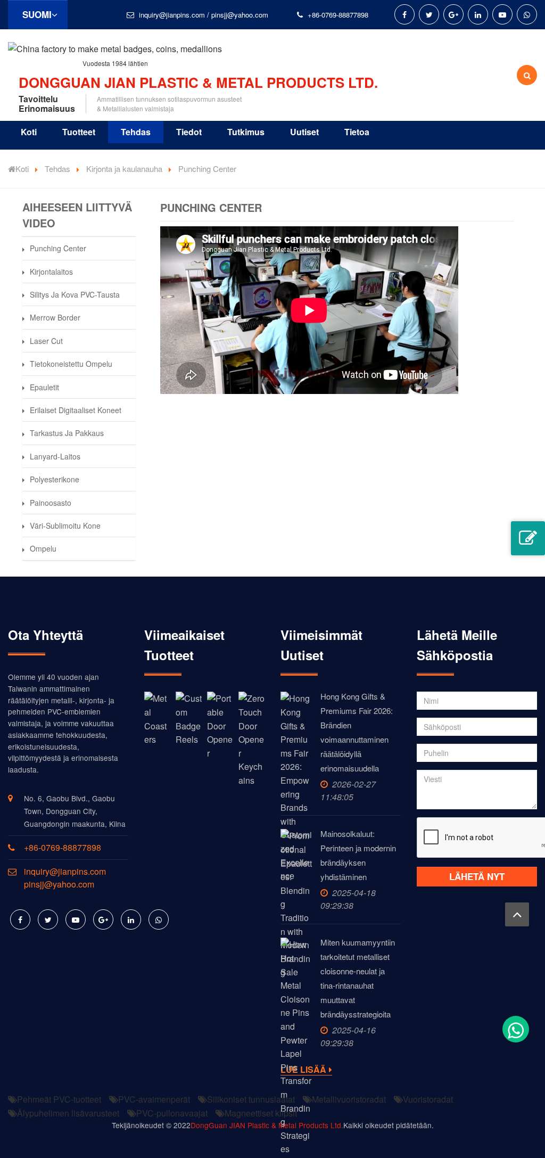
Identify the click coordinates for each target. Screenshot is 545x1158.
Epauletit (44, 387)
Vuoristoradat (428, 1099)
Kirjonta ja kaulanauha (124, 168)
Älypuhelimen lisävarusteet (68, 1113)
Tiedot (189, 132)
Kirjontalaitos (51, 271)
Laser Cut (46, 340)
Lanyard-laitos (55, 456)
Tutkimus (246, 132)
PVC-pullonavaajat (172, 1113)
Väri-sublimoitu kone (65, 525)
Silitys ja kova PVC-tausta (75, 294)
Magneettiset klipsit (261, 1113)
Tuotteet (78, 132)
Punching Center (58, 248)
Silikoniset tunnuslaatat (251, 1099)
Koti (29, 132)
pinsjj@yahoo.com (239, 15)
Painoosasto (50, 502)
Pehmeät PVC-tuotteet (59, 1099)
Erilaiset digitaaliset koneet (75, 410)
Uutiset (304, 132)
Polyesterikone (54, 479)
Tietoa (356, 132)
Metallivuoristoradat (349, 1099)
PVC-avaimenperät (154, 1099)
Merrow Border (55, 317)
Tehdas (136, 132)
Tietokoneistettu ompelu (71, 363)
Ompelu (43, 548)
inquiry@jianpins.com (172, 15)
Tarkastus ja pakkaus (67, 433)
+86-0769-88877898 (338, 15)
